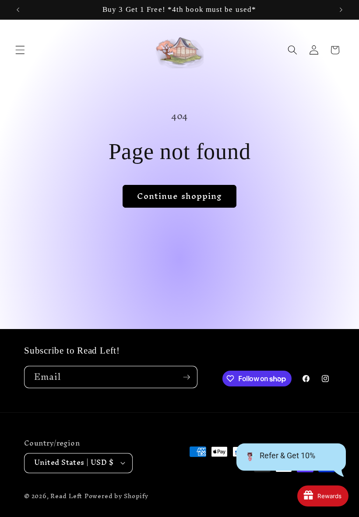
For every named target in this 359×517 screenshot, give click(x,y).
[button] (20, 49)
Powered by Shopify (116, 496)
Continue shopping (179, 196)
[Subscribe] (186, 377)
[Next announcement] (341, 9)
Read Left (66, 496)
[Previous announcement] (18, 9)
